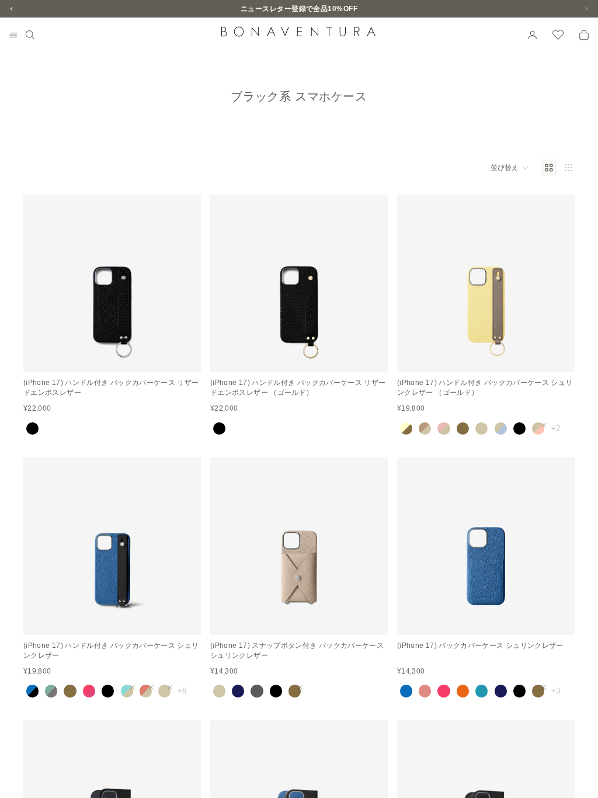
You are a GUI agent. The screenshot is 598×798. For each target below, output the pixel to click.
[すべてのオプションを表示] (555, 428)
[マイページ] (532, 35)
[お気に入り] (558, 35)
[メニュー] (13, 35)
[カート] (584, 35)
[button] (510, 168)
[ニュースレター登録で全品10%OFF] (299, 9)
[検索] (30, 35)
